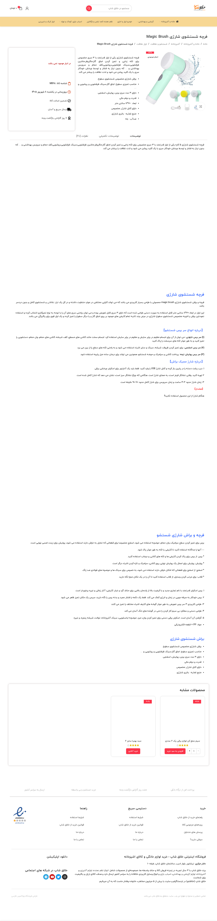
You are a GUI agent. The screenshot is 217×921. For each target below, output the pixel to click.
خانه (205, 44)
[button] (175, 751)
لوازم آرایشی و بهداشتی (183, 874)
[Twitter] (58, 877)
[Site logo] (199, 8)
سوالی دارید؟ (196, 839)
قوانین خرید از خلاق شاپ (131, 824)
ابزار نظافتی (52, 302)
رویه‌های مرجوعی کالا (192, 824)
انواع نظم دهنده (101, 870)
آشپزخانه (175, 44)
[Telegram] (46, 877)
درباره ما (139, 832)
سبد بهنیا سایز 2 (133, 741)
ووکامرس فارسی (18, 896)
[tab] (135, 136)
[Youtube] (52, 877)
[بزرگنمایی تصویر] (201, 106)
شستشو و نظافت (159, 44)
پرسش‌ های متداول (193, 832)
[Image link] (58, 863)
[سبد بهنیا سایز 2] (133, 718)
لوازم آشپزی (86, 870)
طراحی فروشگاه (31, 896)
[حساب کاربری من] (27, 8)
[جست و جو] (89, 8)
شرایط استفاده (136, 817)
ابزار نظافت (142, 44)
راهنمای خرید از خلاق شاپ (190, 817)
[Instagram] (64, 877)
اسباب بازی (165, 874)
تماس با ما (138, 839)
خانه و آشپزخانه (191, 44)
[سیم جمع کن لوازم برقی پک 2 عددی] (182, 718)
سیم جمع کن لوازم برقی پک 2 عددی (182, 741)
